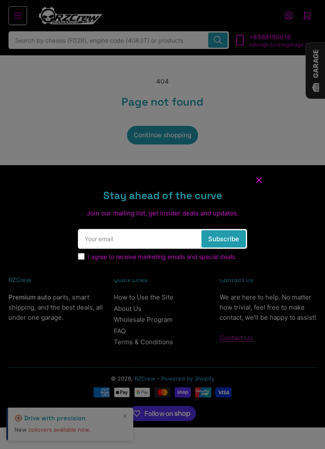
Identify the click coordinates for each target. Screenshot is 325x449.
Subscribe (223, 239)
